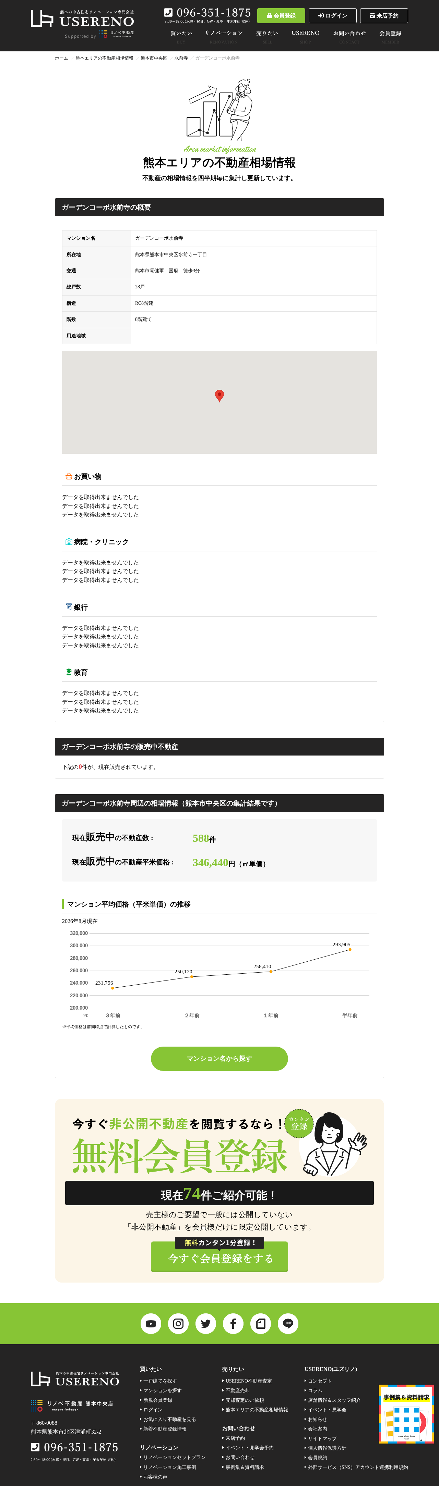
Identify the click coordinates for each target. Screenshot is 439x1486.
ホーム (61, 58)
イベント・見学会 (327, 1409)
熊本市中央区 (154, 58)
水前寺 (181, 58)
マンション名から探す (219, 1058)
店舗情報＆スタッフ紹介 (334, 1400)
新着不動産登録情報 (165, 1429)
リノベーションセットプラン (174, 1457)
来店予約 (388, 15)
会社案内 (317, 1429)
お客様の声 (155, 1476)
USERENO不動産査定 (249, 1381)
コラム (315, 1390)
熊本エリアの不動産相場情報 (104, 58)
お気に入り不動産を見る (169, 1419)
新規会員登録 (157, 1400)
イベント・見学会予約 (250, 1447)
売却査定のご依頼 (245, 1400)
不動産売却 (238, 1390)
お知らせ (317, 1419)
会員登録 (285, 15)
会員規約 (317, 1457)
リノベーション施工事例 (169, 1467)
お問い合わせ (240, 1457)
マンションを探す (162, 1390)
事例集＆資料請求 (245, 1467)
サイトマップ (322, 1438)
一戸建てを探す (160, 1381)
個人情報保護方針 (327, 1448)
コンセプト (320, 1381)
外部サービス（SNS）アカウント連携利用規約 (358, 1467)
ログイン (336, 15)
